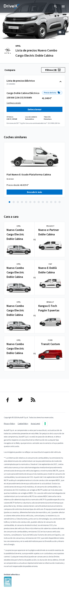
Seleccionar (34, 109)
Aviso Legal (35, 423)
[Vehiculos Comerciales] (12, 6)
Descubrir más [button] (34, 192)
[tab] (10, 70)
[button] (9, 202)
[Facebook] (9, 400)
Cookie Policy (23, 423)
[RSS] (34, 400)
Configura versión (14, 103)
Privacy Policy (9, 423)
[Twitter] (22, 400)
